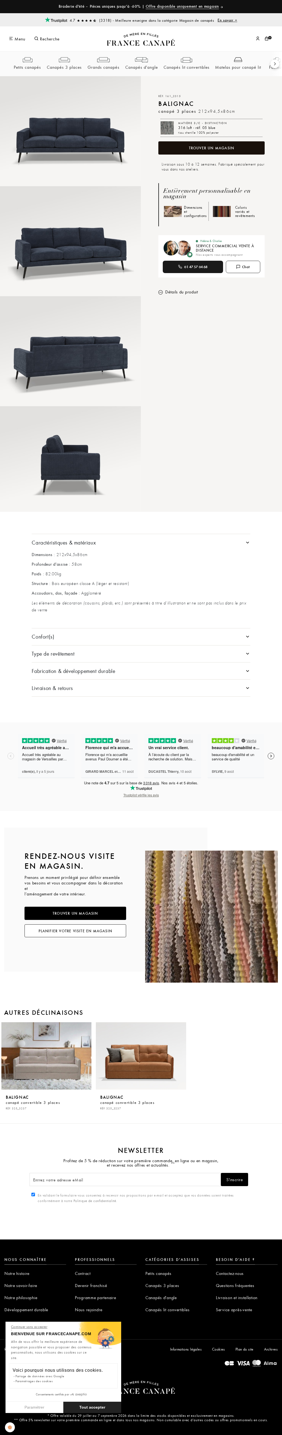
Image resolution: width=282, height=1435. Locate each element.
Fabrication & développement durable (73, 670)
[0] (266, 39)
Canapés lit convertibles (187, 67)
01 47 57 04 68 (195, 266)
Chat (246, 266)
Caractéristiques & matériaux (64, 542)
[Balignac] (46, 1056)
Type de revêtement (53, 653)
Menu (19, 39)
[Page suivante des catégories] (274, 63)
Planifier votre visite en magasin (75, 930)
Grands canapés (104, 67)
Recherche (49, 39)
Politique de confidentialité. (95, 1200)
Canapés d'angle (141, 67)
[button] (10, 1427)
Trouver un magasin (211, 147)
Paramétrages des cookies (34, 1381)
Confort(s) (43, 636)
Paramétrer (34, 1407)
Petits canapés (27, 67)
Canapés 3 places (64, 67)
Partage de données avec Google (39, 1376)
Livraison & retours (52, 687)
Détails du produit (181, 292)
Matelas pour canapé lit (238, 67)
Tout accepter (92, 1407)
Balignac (33, 1102)
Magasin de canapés (208, 20)
